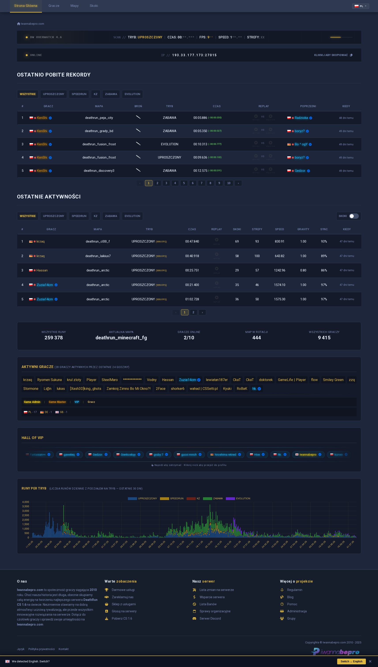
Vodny (152, 380)
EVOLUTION (132, 94)
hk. (254, 389)
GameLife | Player (292, 380)
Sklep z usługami (124, 604)
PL (363, 6)
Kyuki (227, 389)
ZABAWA (111, 94)
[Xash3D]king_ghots (85, 389)
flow (314, 380)
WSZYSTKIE (28, 94)
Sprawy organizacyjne (215, 611)
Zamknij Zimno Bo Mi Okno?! (129, 389)
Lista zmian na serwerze (217, 590)
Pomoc (292, 604)
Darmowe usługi (123, 590)
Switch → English (351, 661)
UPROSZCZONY (53, 94)
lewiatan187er (217, 380)
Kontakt (64, 649)
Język (20, 649)
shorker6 (177, 389)
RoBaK (242, 389)
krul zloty (74, 380)
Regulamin (294, 590)
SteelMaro (110, 380)
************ (132, 380)
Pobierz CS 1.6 (122, 618)
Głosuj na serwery (124, 611)
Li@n (47, 389)
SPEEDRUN (79, 94)
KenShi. (42, 118)
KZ (96, 94)
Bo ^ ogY (301, 144)
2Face (160, 389)
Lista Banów (208, 604)
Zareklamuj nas (123, 597)
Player (91, 380)
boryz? (300, 131)
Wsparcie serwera (212, 597)
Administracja (297, 611)
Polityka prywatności (41, 649)
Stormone (30, 389)
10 (228, 183)
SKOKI (343, 216)
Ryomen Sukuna (49, 380)
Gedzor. (300, 171)
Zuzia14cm (45, 285)
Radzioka (301, 118)
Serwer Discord (210, 618)
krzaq (41, 241)
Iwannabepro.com (32, 23)
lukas (61, 389)
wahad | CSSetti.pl (204, 389)
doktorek (266, 380)
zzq (352, 380)
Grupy (291, 618)
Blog (290, 597)
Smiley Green (333, 380)
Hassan (42, 270)
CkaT (237, 380)
